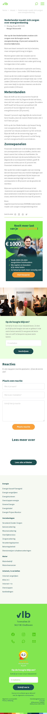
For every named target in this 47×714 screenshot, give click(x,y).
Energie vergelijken (9, 492)
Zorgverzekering (8, 539)
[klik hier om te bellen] (13, 641)
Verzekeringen (8, 518)
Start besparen (23, 275)
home (5, 10)
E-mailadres (10, 341)
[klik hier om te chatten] (23, 641)
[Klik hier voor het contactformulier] (34, 641)
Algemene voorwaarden (9, 699)
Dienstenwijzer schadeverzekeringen (16, 550)
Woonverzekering (9, 531)
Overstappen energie (10, 500)
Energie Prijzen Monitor (11, 512)
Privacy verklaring (7, 700)
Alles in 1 (5, 580)
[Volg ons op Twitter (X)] (34, 634)
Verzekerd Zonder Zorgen (12, 523)
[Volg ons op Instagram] (23, 634)
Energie (5, 484)
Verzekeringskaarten (10, 543)
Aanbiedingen (7, 591)
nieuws (12, 10)
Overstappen (7, 588)
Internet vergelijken (10, 576)
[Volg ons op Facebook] (13, 634)
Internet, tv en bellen (11, 571)
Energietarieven (8, 496)
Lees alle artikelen (23, 462)
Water (4, 556)
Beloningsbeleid (8, 546)
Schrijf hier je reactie (9, 401)
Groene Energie (8, 504)
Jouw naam (7, 384)
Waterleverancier (9, 565)
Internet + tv (7, 584)
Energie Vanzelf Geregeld (12, 488)
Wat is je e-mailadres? (9, 393)
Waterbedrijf (7, 561)
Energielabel (7, 508)
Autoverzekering (8, 527)
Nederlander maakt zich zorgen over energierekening (30, 11)
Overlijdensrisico (8, 535)
